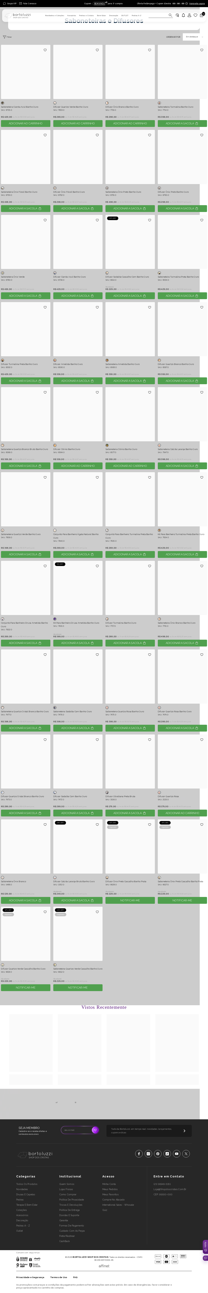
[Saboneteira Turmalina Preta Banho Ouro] (182, 242)
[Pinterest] (158, 1153)
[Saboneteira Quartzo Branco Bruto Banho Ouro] (25, 414)
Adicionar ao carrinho (25, 123)
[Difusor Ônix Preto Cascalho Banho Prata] (130, 846)
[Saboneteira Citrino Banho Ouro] (130, 414)
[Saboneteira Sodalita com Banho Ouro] (78, 676)
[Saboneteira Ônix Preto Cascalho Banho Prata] (182, 846)
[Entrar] (189, 15)
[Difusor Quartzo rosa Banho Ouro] (182, 676)
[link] (31, 1078)
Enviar (95, 1130)
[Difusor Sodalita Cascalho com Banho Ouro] (130, 242)
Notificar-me (130, 900)
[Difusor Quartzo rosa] (182, 761)
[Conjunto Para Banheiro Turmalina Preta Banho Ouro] (130, 499)
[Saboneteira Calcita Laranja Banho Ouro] (182, 414)
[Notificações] (183, 15)
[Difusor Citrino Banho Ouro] (78, 414)
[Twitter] (186, 1153)
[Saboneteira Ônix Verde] (25, 242)
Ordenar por (173, 37)
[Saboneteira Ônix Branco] (25, 846)
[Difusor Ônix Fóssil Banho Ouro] (78, 157)
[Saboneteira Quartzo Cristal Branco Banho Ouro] (25, 676)
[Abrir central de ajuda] (205, 1247)
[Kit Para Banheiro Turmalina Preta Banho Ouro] (182, 499)
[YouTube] (176, 1153)
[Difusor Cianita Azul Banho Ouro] (78, 242)
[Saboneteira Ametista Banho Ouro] (130, 329)
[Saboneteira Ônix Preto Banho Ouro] (130, 157)
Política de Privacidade (94, 1252)
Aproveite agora (197, 3)
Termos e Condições (114, 1252)
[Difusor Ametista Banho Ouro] (78, 329)
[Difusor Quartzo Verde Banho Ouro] (78, 72)
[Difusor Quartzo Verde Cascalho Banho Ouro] (25, 934)
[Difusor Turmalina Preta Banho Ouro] (25, 329)
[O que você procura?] (161, 15)
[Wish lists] (195, 15)
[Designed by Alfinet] (104, 1265)
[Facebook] (139, 1153)
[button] (194, 37)
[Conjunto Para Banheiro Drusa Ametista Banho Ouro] (25, 588)
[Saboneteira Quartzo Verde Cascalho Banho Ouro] (78, 934)
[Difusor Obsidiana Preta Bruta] (130, 761)
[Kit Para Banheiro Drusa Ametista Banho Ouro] (78, 588)
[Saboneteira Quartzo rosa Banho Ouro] (130, 676)
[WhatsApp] (205, 1258)
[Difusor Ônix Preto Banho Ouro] (182, 157)
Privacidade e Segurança (30, 1277)
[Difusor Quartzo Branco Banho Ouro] (182, 329)
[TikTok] (167, 1153)
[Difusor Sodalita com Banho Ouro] (78, 761)
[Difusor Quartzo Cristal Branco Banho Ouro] (25, 761)
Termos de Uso (58, 1277)
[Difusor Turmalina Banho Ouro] (130, 588)
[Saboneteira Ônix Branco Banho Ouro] (182, 588)
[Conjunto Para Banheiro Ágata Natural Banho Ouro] (78, 499)
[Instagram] (148, 1153)
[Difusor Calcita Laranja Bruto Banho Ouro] (78, 846)
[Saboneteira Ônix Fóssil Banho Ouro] (25, 157)
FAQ (75, 1277)
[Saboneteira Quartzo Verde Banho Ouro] (25, 499)
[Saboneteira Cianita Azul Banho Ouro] (25, 72)
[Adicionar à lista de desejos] (45, 50)
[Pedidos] (177, 15)
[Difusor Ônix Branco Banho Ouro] (130, 72)
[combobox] (158, 15)
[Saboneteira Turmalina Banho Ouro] (182, 72)
